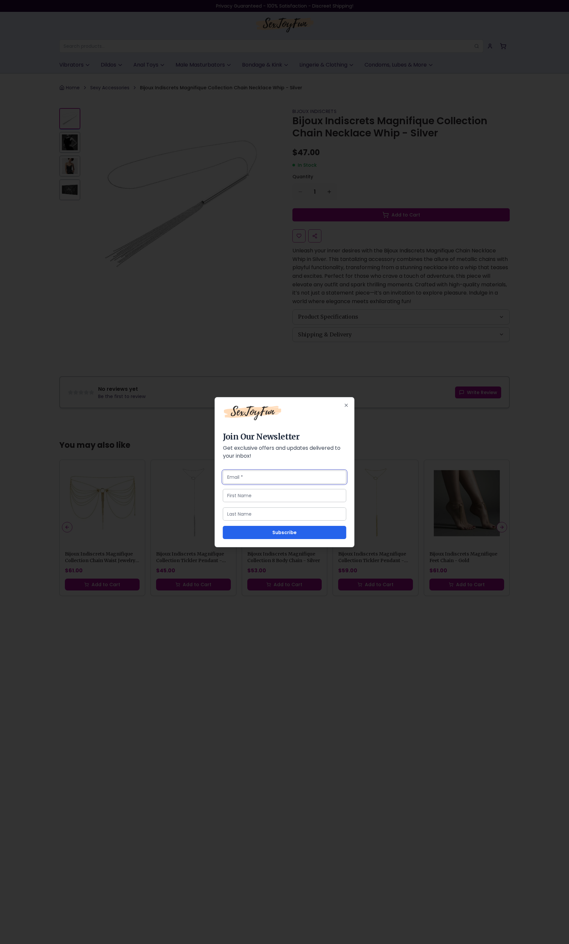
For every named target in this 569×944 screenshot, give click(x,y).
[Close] (346, 405)
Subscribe (284, 532)
